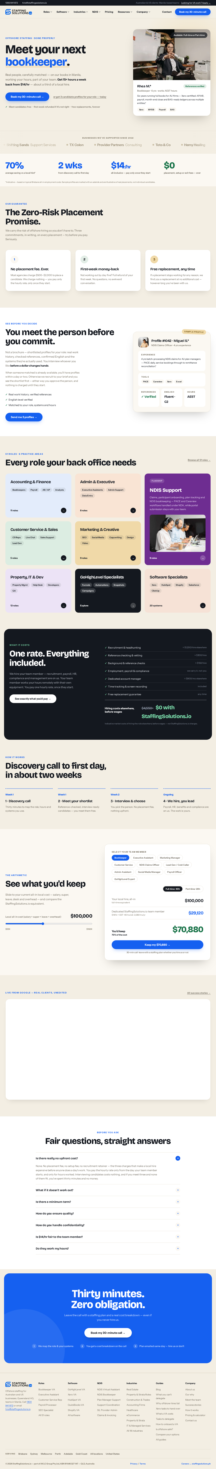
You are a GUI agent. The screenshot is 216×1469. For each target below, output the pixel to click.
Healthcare (132, 1406)
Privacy (133, 1460)
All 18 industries (135, 1427)
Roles (47, 11)
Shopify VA (73, 1406)
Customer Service (123, 861)
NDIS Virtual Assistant (108, 1385)
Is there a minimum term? (107, 1198)
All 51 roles (43, 1411)
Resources (124, 11)
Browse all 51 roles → (199, 456)
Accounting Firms (136, 1401)
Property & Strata (136, 1416)
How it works (191, 1406)
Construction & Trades (138, 1396)
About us (190, 1385)
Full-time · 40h (173, 885)
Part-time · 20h (193, 885)
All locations (96, 1450)
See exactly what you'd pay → (33, 695)
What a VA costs (164, 1410)
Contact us (191, 1416)
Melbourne (46, 1450)
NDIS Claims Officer (149, 861)
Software (62, 11)
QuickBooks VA (76, 1401)
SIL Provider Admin (107, 1406)
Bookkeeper (120, 854)
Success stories (193, 1401)
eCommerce (133, 1411)
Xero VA (72, 1391)
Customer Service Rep (50, 1396)
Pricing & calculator (195, 1411)
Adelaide (68, 1450)
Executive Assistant (143, 854)
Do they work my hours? (107, 1245)
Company (142, 11)
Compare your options (167, 1430)
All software (74, 1411)
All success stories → (199, 989)
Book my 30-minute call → (27, 94)
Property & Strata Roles (139, 1391)
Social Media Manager (149, 868)
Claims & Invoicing (106, 1411)
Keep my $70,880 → (157, 941)
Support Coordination (108, 1401)
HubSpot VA (74, 1396)
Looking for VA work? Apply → (196, 3)
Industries (79, 11)
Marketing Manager (170, 854)
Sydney (34, 1450)
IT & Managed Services (138, 1422)
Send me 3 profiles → (24, 413)
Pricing (109, 11)
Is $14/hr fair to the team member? (107, 1233)
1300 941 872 (11, 3)
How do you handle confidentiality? (107, 1221)
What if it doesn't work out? (107, 1186)
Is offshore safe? (164, 1425)
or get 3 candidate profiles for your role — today (79, 94)
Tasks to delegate (165, 1415)
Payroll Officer (174, 868)
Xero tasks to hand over (168, 1405)
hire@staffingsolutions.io (34, 3)
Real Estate (132, 1385)
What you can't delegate (164, 1393)
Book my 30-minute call (192, 11)
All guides (161, 1436)
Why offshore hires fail (168, 1399)
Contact (167, 11)
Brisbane (22, 1450)
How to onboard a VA (167, 1420)
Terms (143, 1460)
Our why (189, 1391)
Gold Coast (81, 1450)
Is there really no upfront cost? (108, 1154)
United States (112, 1450)
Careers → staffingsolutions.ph (196, 1460)
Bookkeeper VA (46, 1385)
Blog (158, 1385)
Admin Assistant (122, 868)
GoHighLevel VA (76, 1385)
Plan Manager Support (108, 1396)
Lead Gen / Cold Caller (177, 861)
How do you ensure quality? (107, 1210)
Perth (58, 1450)
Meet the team (193, 1396)
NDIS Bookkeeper (106, 1391)
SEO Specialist (45, 1406)
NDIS (95, 11)
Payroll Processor (47, 1401)
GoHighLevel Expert (124, 875)
